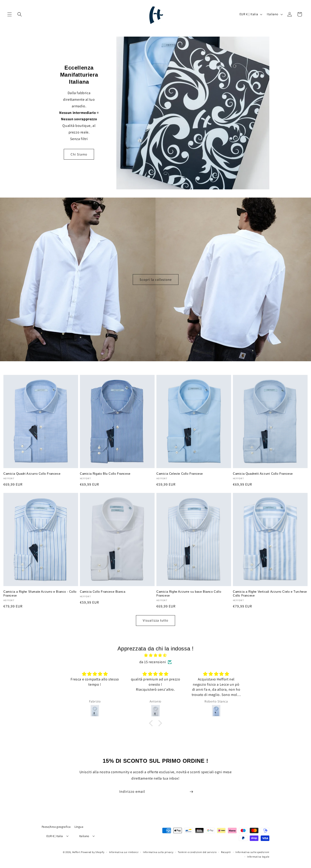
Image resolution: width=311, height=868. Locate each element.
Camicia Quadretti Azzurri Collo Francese (263, 473)
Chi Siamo (79, 154)
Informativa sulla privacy (158, 851)
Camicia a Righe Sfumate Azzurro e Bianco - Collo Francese (39, 593)
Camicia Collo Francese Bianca (102, 591)
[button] (10, 14)
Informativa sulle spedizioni (252, 851)
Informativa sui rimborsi (124, 851)
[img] (155, 655)
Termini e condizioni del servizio (197, 851)
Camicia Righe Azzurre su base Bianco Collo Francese (188, 593)
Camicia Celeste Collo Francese (179, 473)
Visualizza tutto (155, 620)
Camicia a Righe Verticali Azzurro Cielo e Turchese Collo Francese (270, 593)
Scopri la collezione (156, 279)
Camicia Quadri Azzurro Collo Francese (31, 473)
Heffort (76, 851)
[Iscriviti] (191, 791)
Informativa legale (258, 856)
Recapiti (226, 851)
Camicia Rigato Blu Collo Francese (105, 473)
